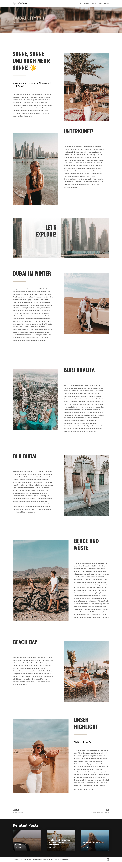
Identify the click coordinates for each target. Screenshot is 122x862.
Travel (94, 3)
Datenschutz (36, 859)
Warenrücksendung (47, 859)
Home (79, 3)
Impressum (27, 859)
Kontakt (106, 3)
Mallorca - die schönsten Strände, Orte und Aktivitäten (59, 842)
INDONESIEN (19, 812)
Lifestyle (86, 3)
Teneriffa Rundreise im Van (93, 843)
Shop (100, 3)
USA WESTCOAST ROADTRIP (98, 812)
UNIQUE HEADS (66, 859)
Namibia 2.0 (20, 845)
